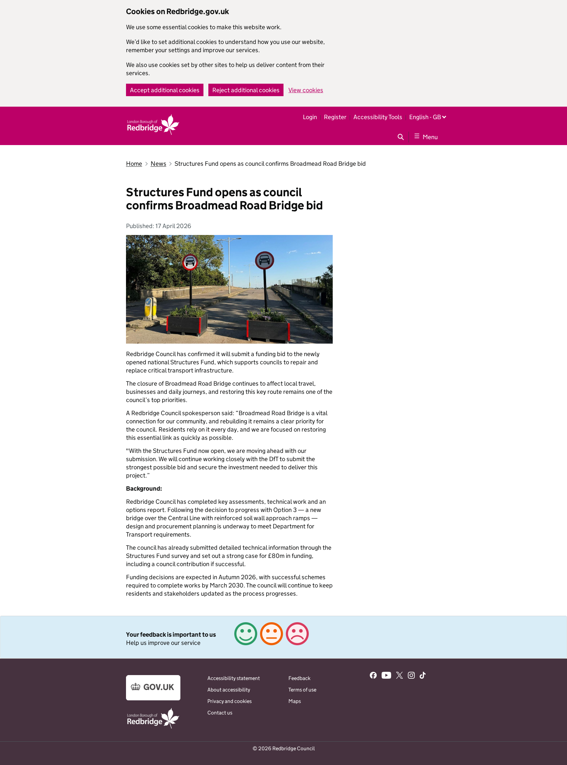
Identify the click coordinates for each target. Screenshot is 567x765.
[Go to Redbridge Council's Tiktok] (423, 676)
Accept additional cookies (165, 90)
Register (335, 117)
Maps (294, 701)
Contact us (219, 713)
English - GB (425, 117)
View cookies (305, 90)
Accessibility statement (233, 678)
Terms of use (302, 690)
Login (310, 117)
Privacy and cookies (229, 701)
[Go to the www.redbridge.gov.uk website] (153, 728)
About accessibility (228, 690)
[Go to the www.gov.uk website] (153, 698)
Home (134, 163)
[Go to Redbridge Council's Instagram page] (411, 676)
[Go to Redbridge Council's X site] (399, 676)
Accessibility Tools (377, 117)
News (158, 163)
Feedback (299, 678)
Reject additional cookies (246, 90)
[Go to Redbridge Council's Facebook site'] (373, 676)
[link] (283, 637)
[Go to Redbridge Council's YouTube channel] (386, 676)
